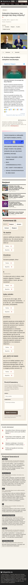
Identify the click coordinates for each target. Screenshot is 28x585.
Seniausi (19, 224)
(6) (2, 17)
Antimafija (17, 4)
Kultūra (22, 4)
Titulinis (3, 4)
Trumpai (7, 4)
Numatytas (8, 52)
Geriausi (7, 228)
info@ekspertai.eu (14, 125)
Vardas (6, 393)
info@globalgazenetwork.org (10, 579)
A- (3, 52)
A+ (12, 52)
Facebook (7, 26)
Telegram (13, 26)
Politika (12, 4)
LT (16, 1)
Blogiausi (14, 228)
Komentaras (7, 399)
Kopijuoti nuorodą (6, 29)
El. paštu (18, 26)
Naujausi (11, 224)
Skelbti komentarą (11, 412)
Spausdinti (17, 52)
